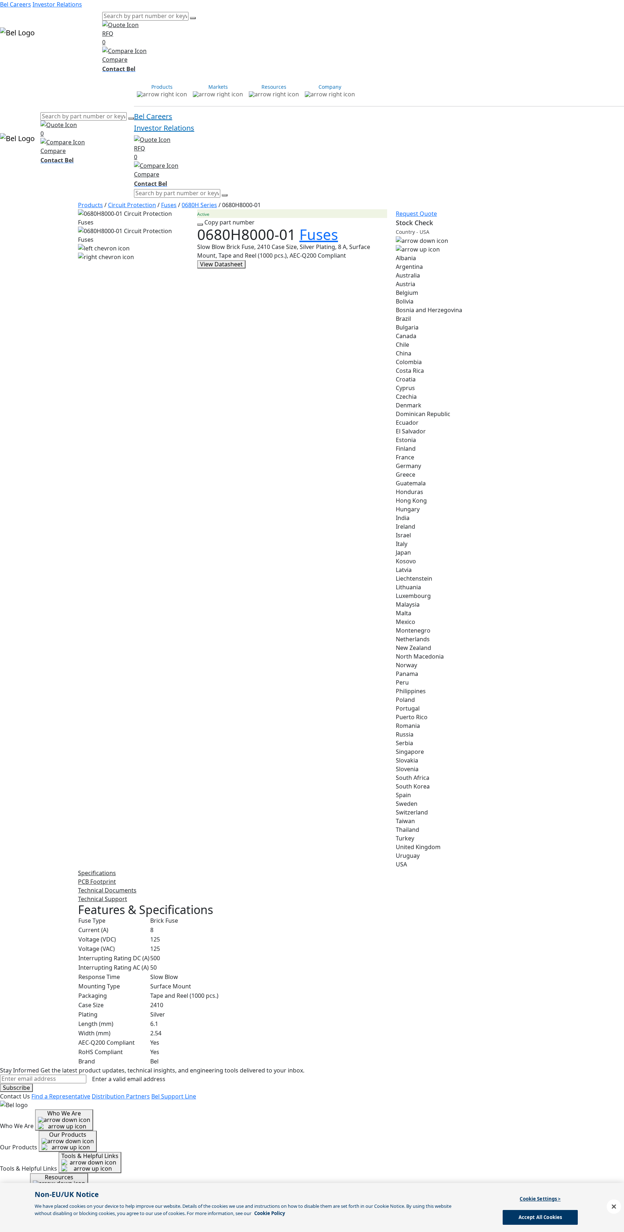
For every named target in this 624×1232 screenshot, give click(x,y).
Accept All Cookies (540, 1217)
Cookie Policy (269, 1213)
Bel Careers (15, 4)
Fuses (169, 205)
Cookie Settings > (540, 1199)
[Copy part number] (200, 224)
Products (12, 53)
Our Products (67, 1135)
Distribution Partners (121, 1096)
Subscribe (16, 1088)
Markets (36, 53)
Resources (62, 53)
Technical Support (102, 899)
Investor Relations (57, 4)
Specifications (97, 873)
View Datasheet (221, 264)
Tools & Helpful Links (89, 1156)
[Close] (614, 1206)
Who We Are (64, 1113)
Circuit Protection (132, 205)
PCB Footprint (97, 882)
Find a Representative (60, 1096)
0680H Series (199, 205)
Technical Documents (107, 890)
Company (89, 53)
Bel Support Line (173, 1096)
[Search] (193, 18)
